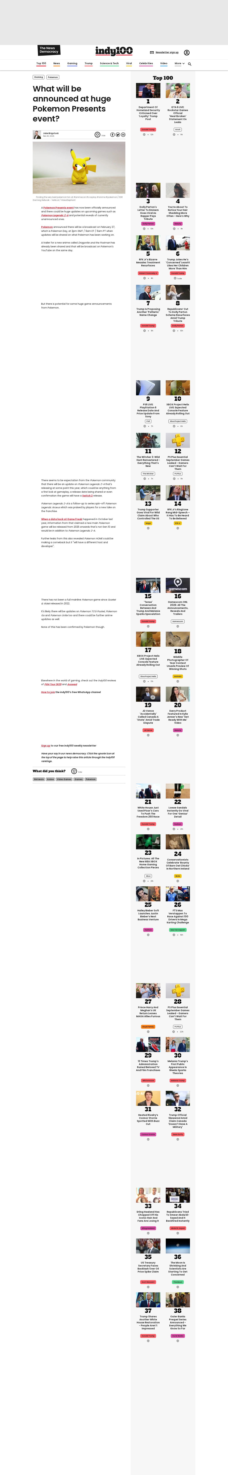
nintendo (39, 779)
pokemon (53, 77)
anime (50, 779)
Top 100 (41, 63)
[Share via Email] (123, 134)
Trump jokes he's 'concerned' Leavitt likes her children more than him (178, 264)
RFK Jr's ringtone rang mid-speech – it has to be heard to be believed (178, 514)
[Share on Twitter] (118, 134)
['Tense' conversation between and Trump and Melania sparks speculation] (148, 585)
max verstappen (178, 930)
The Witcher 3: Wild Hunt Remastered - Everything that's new (148, 462)
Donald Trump (148, 325)
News (56, 63)
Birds (178, 876)
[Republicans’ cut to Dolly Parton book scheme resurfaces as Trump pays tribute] (178, 292)
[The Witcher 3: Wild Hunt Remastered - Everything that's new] (148, 440)
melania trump (178, 1080)
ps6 (148, 421)
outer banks (177, 1336)
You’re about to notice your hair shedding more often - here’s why (177, 212)
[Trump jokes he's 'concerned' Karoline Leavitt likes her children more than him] (178, 243)
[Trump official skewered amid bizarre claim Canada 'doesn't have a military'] (178, 1098)
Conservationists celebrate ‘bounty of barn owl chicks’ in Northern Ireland (178, 864)
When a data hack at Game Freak (61, 519)
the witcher (148, 473)
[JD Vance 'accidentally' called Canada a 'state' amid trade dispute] (148, 694)
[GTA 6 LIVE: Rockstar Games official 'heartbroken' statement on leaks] (178, 90)
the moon (177, 1282)
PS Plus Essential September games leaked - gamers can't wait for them (177, 463)
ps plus (178, 473)
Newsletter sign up (167, 52)
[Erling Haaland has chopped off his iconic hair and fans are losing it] (148, 1195)
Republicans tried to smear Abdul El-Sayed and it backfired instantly (177, 1216)
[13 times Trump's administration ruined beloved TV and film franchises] (148, 1044)
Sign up (45, 745)
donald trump (148, 129)
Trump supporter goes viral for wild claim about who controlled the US (148, 514)
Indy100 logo (114, 51)
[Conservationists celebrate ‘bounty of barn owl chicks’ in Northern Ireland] (178, 842)
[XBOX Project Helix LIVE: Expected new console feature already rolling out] (178, 387)
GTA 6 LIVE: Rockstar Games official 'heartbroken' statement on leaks (178, 115)
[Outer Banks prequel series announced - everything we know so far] (178, 1299)
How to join (48, 692)
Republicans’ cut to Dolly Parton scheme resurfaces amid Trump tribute (178, 315)
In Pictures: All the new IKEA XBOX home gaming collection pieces (148, 863)
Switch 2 (87, 495)
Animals (177, 676)
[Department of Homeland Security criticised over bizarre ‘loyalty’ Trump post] (148, 90)
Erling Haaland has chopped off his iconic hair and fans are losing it (148, 1216)
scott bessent (148, 1282)
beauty (178, 223)
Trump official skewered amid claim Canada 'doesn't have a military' (177, 1121)
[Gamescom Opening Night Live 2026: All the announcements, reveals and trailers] (178, 585)
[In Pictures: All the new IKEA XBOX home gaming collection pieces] (148, 841)
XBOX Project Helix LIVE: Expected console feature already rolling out (178, 409)
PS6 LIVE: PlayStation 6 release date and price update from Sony (148, 410)
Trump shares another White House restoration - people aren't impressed (148, 1322)
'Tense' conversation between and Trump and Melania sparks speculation (148, 608)
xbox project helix (178, 421)
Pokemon (47, 227)
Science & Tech (109, 63)
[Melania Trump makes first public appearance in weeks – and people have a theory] (178, 1044)
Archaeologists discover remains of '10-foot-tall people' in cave (178, 1418)
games (78, 779)
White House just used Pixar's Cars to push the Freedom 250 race (148, 812)
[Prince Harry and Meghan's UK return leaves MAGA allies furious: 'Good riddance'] (148, 990)
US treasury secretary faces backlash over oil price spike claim (148, 1267)
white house (148, 1080)
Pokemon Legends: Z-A (54, 215)
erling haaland (148, 1228)
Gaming (72, 63)
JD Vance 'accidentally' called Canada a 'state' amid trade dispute (148, 716)
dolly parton (148, 223)
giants (178, 1433)
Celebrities (146, 63)
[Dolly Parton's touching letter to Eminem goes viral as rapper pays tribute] (148, 190)
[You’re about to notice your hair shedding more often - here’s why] (178, 190)
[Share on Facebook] (112, 134)
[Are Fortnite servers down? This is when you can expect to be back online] (178, 1450)
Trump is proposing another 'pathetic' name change (148, 312)
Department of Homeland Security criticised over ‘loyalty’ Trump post (148, 113)
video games (64, 779)
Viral (129, 63)
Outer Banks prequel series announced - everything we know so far (177, 1322)
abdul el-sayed (178, 1228)
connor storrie (148, 1134)
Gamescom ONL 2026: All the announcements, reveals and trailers (177, 608)
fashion (177, 824)
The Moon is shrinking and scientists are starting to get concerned (177, 1268)
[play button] (79, 168)
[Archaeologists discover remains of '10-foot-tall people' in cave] (178, 1396)
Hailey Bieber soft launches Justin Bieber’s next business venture (148, 915)
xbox (148, 876)
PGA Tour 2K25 (52, 684)
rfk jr (177, 523)
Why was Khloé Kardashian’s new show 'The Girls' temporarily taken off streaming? (148, 1419)
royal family (148, 1027)
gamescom (177, 621)
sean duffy (178, 1134)
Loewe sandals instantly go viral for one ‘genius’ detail (177, 812)
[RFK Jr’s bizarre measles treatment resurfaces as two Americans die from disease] (148, 243)
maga (148, 523)
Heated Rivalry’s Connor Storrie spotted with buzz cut (148, 1120)
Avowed (72, 684)
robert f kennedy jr (148, 273)
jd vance (148, 730)
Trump (89, 63)
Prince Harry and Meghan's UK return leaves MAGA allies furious (148, 1012)
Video (163, 63)
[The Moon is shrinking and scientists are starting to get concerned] (178, 1246)
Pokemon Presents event (58, 207)
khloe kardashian (148, 1433)
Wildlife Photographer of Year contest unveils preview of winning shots (178, 663)
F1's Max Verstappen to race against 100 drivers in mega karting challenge (178, 916)
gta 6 (177, 129)
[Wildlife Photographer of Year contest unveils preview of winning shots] (178, 640)
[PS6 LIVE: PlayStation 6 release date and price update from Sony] (148, 387)
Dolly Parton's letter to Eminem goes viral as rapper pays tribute (148, 213)
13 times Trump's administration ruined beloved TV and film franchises (148, 1066)
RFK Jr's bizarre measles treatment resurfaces (148, 262)
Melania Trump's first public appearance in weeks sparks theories (178, 1067)
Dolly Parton (177, 325)
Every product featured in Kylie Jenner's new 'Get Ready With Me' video (178, 716)
